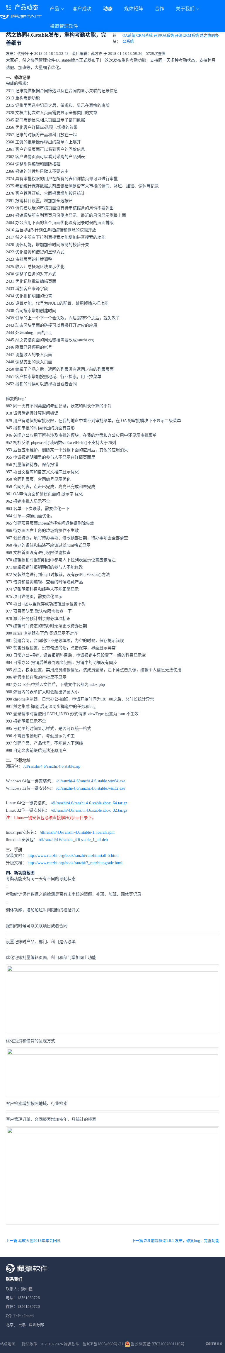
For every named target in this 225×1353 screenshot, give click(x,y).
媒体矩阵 (133, 8)
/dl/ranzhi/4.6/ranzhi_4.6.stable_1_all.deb (73, 839)
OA (124, 420)
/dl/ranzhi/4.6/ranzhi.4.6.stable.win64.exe (90, 781)
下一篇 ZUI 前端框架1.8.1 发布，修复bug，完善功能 (175, 1240)
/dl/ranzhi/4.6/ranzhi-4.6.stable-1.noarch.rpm (77, 832)
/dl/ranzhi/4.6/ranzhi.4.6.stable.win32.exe (90, 788)
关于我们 (186, 8)
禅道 (35, 706)
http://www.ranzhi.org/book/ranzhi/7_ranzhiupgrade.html (75, 863)
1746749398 (23, 1315)
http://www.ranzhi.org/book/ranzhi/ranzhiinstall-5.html (73, 855)
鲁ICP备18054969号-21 (103, 1344)
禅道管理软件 (64, 26)
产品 (55, 8)
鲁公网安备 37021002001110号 (157, 1344)
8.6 (214, 1344)
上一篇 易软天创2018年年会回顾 (33, 1240)
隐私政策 (29, 1344)
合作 (159, 8)
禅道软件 (71, 1344)
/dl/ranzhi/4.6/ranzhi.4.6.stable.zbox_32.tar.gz (89, 810)
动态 (107, 8)
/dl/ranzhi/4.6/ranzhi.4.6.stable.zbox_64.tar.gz (89, 803)
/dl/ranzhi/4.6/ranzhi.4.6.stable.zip (51, 766)
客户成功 (82, 8)
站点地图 (7, 1344)
